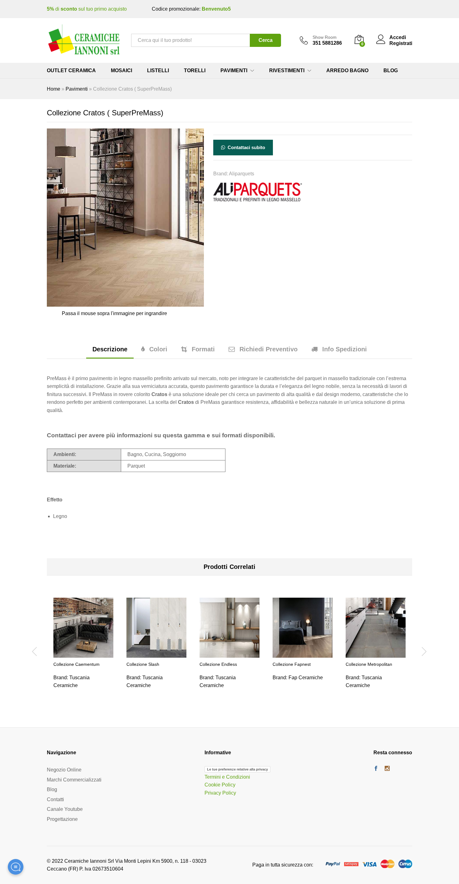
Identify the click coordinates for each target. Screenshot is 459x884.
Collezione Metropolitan (369, 664)
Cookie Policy (220, 784)
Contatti (55, 799)
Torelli (194, 70)
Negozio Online (64, 769)
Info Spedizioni (344, 349)
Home (53, 89)
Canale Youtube (65, 809)
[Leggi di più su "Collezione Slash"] (156, 654)
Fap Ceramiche (306, 677)
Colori (158, 349)
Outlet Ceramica (71, 70)
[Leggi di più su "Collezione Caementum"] (83, 654)
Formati (203, 349)
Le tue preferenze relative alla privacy (237, 769)
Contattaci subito (245, 147)
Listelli (158, 70)
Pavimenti (77, 89)
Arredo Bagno (347, 70)
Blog (390, 70)
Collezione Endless (218, 664)
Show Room (325, 37)
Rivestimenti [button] (286, 70)
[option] (83, 650)
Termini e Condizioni (227, 777)
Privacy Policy (220, 793)
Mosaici (121, 70)
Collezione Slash (142, 664)
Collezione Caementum (76, 664)
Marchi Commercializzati (74, 779)
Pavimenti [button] (233, 70)
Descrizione (109, 349)
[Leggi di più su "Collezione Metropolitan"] (375, 654)
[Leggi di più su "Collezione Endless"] (229, 654)
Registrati (400, 43)
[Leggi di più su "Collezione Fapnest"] (302, 654)
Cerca (266, 40)
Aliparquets (241, 173)
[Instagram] (387, 769)
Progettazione (62, 819)
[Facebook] (376, 769)
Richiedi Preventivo (268, 349)
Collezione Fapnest (292, 664)
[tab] (110, 352)
